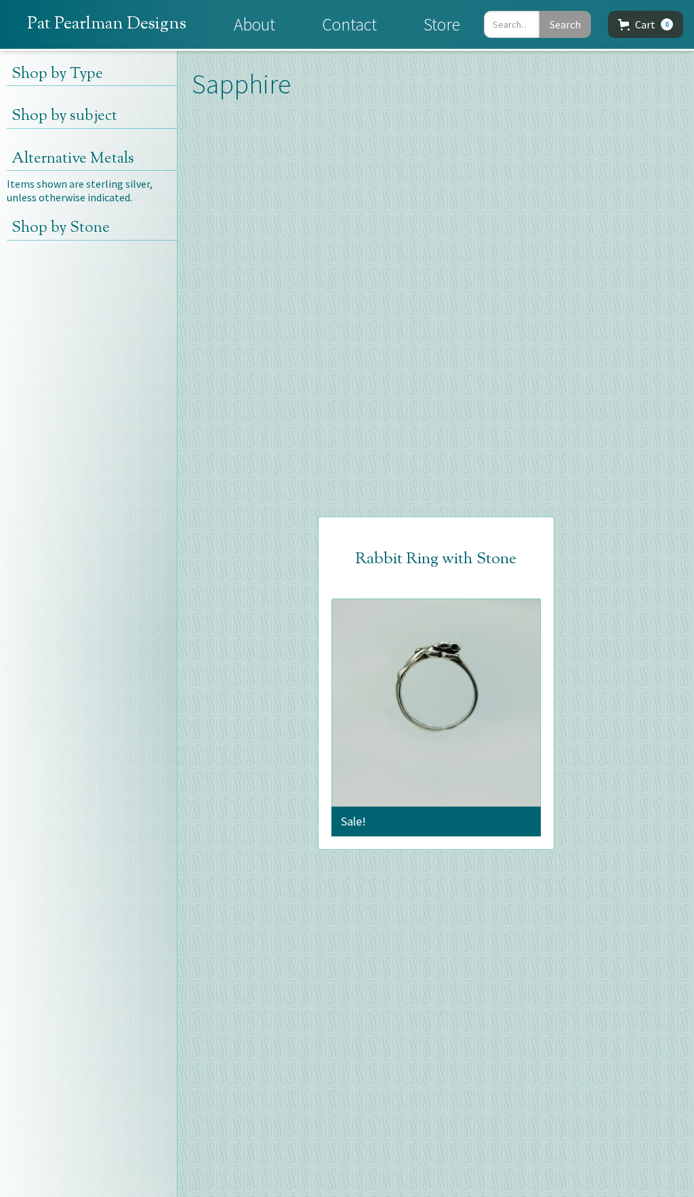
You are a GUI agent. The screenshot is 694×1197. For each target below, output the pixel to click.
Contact (349, 24)
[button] (645, 24)
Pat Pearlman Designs (106, 24)
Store (442, 24)
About (254, 24)
